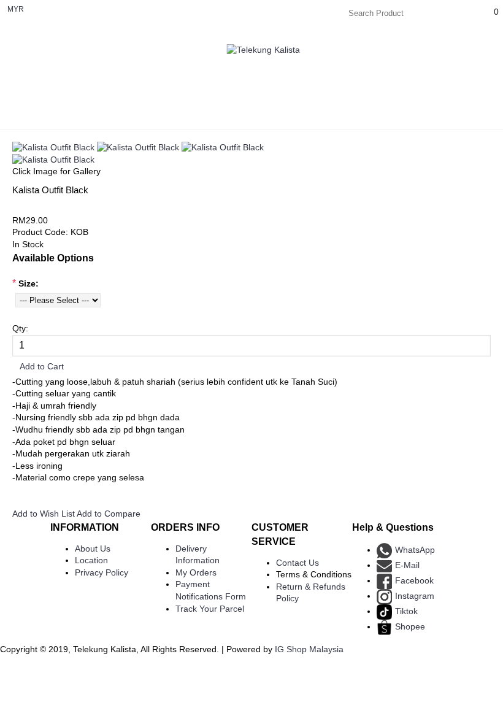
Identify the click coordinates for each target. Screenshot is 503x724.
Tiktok (406, 611)
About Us (92, 548)
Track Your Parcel (209, 609)
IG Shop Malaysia (309, 649)
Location (91, 560)
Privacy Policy (101, 572)
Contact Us (297, 563)
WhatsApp (415, 550)
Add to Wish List (43, 513)
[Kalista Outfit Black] (53, 147)
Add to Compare (108, 513)
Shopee (410, 626)
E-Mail (407, 565)
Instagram (414, 596)
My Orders (196, 572)
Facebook (414, 580)
